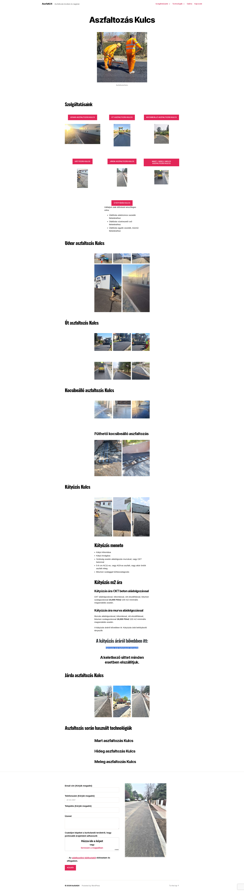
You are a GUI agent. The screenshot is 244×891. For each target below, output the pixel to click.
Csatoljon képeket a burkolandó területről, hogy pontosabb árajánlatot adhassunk (91, 841)
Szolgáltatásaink (162, 4)
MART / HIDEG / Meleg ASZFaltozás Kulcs (161, 162)
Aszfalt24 (47, 4)
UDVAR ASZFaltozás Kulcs (82, 117)
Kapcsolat (198, 4)
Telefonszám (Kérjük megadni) (80, 796)
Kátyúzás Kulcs (82, 161)
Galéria (189, 4)
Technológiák (177, 4)
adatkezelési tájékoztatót (84, 858)
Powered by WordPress (91, 886)
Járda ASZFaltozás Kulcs (122, 161)
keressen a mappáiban (92, 848)
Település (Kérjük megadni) (78, 806)
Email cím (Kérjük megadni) (78, 786)
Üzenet (68, 816)
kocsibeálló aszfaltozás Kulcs (161, 117)
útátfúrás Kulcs (122, 203)
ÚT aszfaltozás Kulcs (121, 117)
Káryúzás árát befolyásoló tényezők (122, 648)
